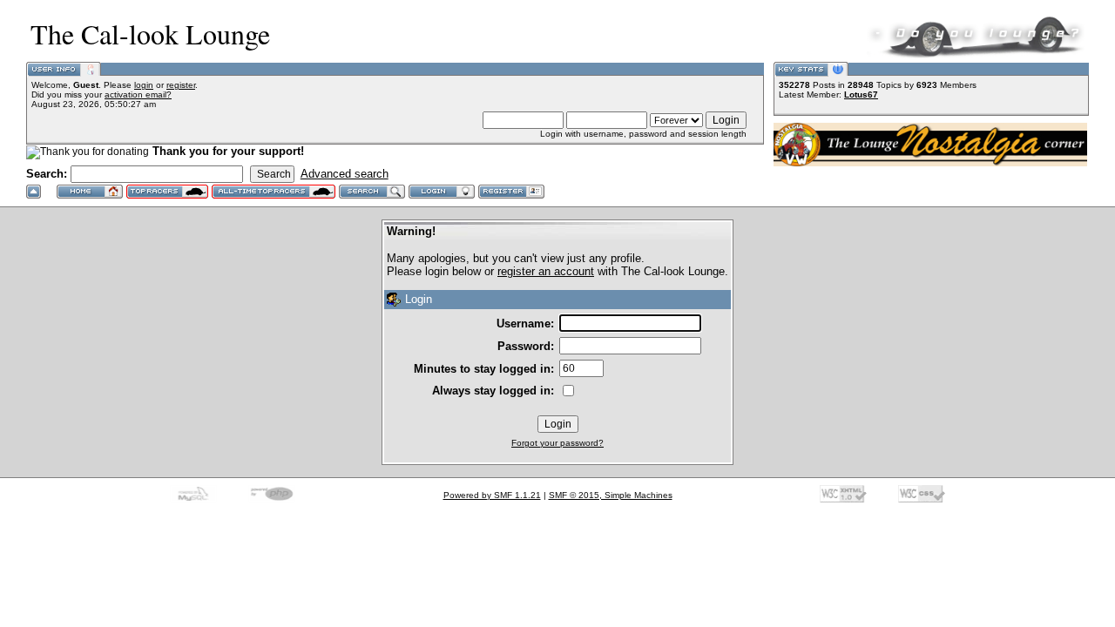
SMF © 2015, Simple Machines (610, 495)
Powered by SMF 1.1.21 (492, 495)
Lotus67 (861, 94)
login (143, 85)
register (180, 85)
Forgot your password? (557, 443)
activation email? (138, 94)
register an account (545, 271)
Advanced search (345, 173)
